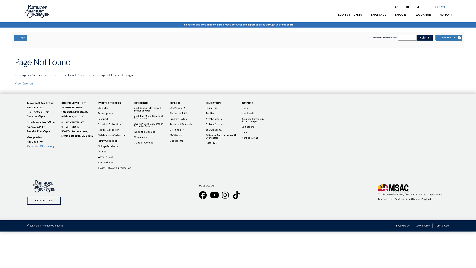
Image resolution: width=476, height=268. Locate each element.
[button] (396, 7)
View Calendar (24, 83)
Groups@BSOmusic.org (40, 146)
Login (22, 38)
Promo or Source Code (385, 38)
